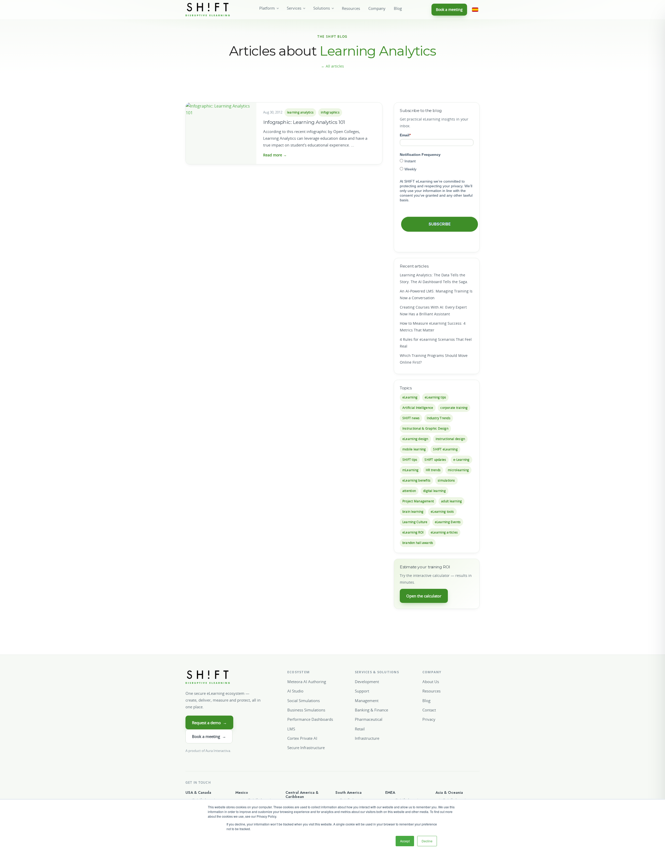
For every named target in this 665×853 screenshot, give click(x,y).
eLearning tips (435, 397)
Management (366, 700)
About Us (430, 681)
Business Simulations (306, 709)
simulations (446, 480)
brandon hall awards (417, 543)
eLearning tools (442, 512)
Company (376, 8)
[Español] (475, 9)
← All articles (332, 66)
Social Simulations (303, 700)
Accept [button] (405, 841)
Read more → (275, 154)
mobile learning (414, 449)
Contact (429, 709)
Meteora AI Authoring (306, 681)
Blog (398, 8)
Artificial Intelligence (417, 408)
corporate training (454, 408)
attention (409, 491)
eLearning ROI (412, 532)
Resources (351, 8)
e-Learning (461, 460)
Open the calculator (423, 595)
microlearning (458, 470)
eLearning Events (448, 522)
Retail (360, 728)
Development (367, 681)
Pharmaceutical (368, 719)
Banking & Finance (371, 709)
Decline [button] (427, 841)
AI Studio (295, 691)
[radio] (437, 161)
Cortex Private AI (302, 738)
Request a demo (209, 722)
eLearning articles (444, 532)
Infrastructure (367, 738)
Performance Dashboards (310, 719)
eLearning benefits (416, 480)
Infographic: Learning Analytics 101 (304, 122)
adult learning (451, 501)
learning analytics (300, 112)
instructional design (450, 439)
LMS (291, 728)
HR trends (433, 470)
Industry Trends (438, 418)
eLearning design (415, 439)
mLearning (410, 470)
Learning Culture (415, 522)
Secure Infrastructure (306, 747)
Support (362, 691)
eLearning (409, 397)
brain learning (412, 512)
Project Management (418, 501)
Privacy (428, 719)
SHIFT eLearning (445, 449)
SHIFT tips (409, 460)
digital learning (434, 491)
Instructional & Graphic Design (425, 428)
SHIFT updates (435, 460)
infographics (330, 112)
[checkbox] (437, 165)
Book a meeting (449, 9)
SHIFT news (411, 418)
